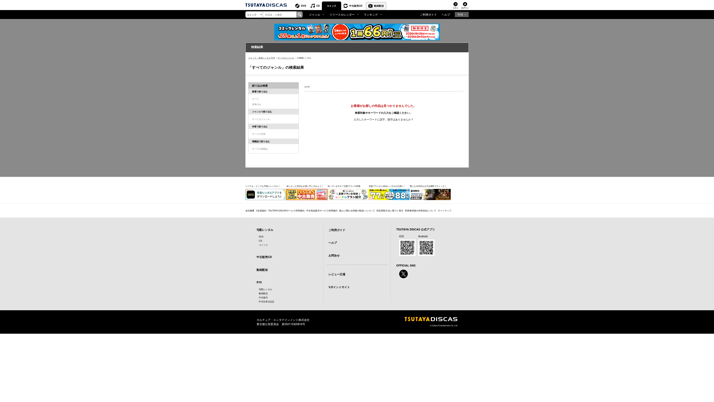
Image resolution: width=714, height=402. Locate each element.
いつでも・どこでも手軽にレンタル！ (262, 185)
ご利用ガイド (428, 14)
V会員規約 (261, 210)
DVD (303, 5)
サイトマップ (444, 210)
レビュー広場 (337, 274)
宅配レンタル (265, 289)
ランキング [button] (371, 14)
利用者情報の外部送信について (420, 210)
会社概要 (249, 210)
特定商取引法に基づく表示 (390, 210)
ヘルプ (446, 14)
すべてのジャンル (286, 57)
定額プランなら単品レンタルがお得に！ (387, 185)
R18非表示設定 (266, 301)
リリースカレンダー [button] (342, 14)
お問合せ (334, 255)
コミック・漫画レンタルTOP (261, 57)
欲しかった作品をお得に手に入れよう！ (305, 185)
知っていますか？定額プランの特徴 (344, 185)
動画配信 (379, 5)
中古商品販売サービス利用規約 (321, 210)
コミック (331, 5)
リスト (455, 8)
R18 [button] (460, 14)
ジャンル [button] (314, 14)
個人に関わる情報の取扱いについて (357, 210)
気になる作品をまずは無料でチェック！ (428, 185)
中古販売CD (355, 5)
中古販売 (263, 297)
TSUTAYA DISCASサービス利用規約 (286, 210)
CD (318, 5)
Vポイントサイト (339, 287)
